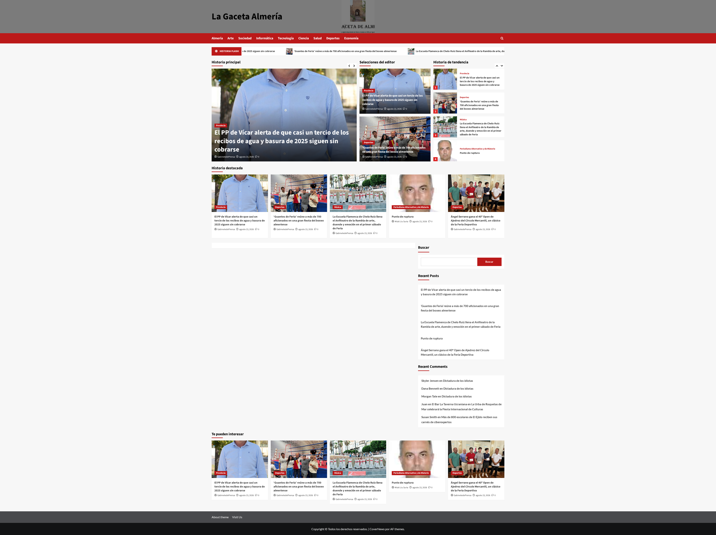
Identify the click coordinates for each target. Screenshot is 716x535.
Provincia (220, 125)
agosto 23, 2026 (246, 156)
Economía (351, 38)
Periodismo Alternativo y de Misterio (477, 125)
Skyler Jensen (430, 380)
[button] (502, 38)
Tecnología (286, 38)
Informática (264, 38)
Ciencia (303, 38)
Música (463, 95)
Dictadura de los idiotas (458, 380)
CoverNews (377, 529)
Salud (317, 38)
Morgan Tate (429, 396)
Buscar (423, 247)
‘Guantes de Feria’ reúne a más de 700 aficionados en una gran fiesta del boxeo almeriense (300, 51)
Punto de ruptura (470, 129)
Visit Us (237, 517)
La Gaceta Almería (247, 16)
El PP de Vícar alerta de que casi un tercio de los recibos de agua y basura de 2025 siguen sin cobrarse (281, 141)
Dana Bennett (430, 388)
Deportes (333, 38)
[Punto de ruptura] (445, 126)
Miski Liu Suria (401, 221)
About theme (220, 517)
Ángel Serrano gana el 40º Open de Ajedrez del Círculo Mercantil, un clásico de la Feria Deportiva (479, 152)
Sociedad (245, 38)
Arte (230, 38)
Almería (217, 38)
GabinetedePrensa (226, 156)
